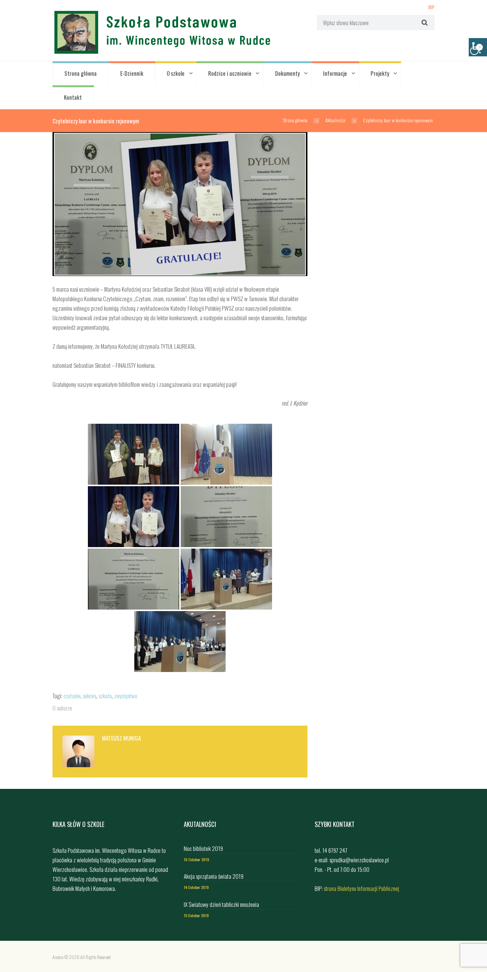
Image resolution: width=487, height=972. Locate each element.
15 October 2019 (196, 915)
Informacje (335, 73)
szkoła (105, 695)
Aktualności (335, 120)
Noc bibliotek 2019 (203, 848)
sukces (89, 695)
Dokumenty (287, 73)
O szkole (176, 73)
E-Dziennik (131, 73)
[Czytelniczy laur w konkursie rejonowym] (180, 204)
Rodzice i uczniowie (229, 73)
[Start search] (423, 22)
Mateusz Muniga (121, 738)
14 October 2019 (196, 887)
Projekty (380, 73)
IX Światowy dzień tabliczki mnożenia (221, 904)
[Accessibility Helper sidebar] (478, 47)
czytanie (72, 695)
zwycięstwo (125, 695)
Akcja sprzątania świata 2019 (214, 876)
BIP (431, 7)
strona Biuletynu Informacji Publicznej (361, 888)
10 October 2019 (196, 859)
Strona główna (80, 73)
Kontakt (73, 97)
